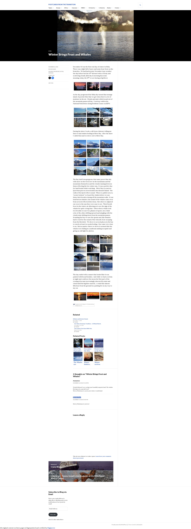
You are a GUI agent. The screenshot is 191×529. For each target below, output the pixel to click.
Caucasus (74, 8)
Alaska (109, 8)
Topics (50, 8)
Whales (51, 73)
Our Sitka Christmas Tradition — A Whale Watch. (87, 323)
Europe (58, 8)
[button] (80, 86)
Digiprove (51, 528)
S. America (102, 8)
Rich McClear (52, 69)
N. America (92, 8)
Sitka (49, 51)
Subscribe (53, 514)
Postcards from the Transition (62, 4)
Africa (66, 8)
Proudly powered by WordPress (119, 524)
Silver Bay (56, 71)
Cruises (117, 8)
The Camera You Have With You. (83, 328)
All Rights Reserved (78, 305)
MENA (83, 8)
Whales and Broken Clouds (80, 319)
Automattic (139, 524)
